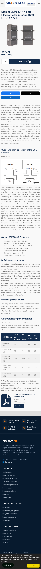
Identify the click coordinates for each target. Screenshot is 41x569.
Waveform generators (10, 485)
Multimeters (6, 494)
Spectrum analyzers (9, 475)
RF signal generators (10, 478)
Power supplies (8, 488)
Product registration (9, 517)
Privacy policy (7, 533)
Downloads (6, 507)
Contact (5, 543)
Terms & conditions (9, 530)
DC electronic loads (9, 491)
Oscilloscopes (7, 472)
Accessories (7, 497)
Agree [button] (33, 566)
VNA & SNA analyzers (10, 481)
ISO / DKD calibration (10, 514)
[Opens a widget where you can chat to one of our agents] (8, 565)
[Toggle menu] (2, 3)
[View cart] (38, 3)
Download (18, 406)
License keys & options (11, 511)
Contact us (8, 462)
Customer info (7, 536)
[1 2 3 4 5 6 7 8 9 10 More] (4, 61)
